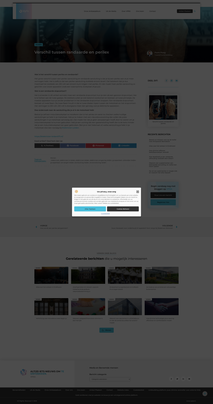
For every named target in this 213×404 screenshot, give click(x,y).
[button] (138, 192)
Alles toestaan (90, 209)
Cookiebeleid (105, 213)
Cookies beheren (123, 209)
